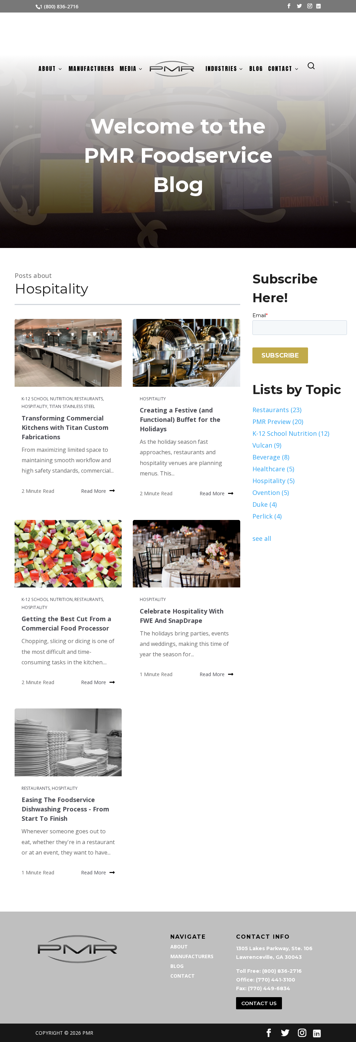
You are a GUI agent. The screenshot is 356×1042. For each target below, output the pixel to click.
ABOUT (179, 946)
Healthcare (273, 469)
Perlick (267, 516)
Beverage (270, 457)
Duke (264, 504)
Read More (93, 491)
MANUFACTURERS (191, 956)
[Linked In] (318, 6)
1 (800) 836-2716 (59, 6)
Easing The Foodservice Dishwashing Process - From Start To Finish (65, 809)
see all (261, 538)
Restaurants (88, 399)
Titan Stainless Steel (72, 406)
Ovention (270, 492)
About (47, 69)
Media (128, 69)
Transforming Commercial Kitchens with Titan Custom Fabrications (65, 427)
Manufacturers (91, 69)
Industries (221, 69)
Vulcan (266, 445)
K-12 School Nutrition (47, 399)
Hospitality (35, 406)
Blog (256, 69)
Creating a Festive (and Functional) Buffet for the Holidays (180, 419)
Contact (280, 69)
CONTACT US (259, 1003)
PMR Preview (277, 421)
